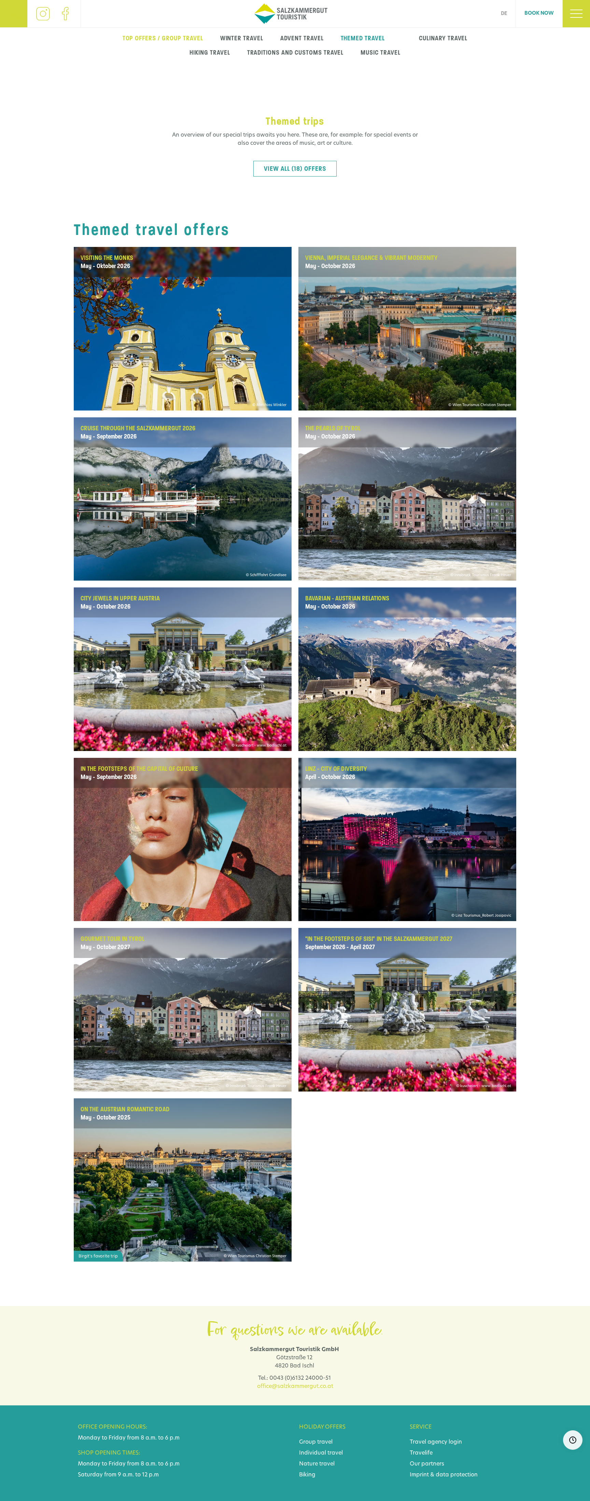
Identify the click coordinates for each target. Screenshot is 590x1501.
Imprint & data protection (444, 1475)
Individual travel (321, 1453)
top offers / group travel (163, 38)
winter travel (241, 38)
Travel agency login (436, 1442)
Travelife (421, 1453)
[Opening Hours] (572, 1440)
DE (504, 13)
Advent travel (301, 38)
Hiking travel (209, 52)
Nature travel (317, 1464)
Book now (539, 13)
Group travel (316, 1442)
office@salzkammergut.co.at (295, 1386)
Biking (307, 1475)
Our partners (427, 1464)
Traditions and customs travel (295, 52)
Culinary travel (443, 38)
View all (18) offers (295, 169)
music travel (381, 52)
